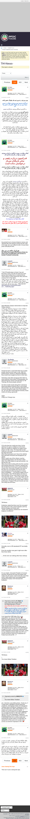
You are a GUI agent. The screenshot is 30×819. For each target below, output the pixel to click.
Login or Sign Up (24, 1)
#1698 (27, 239)
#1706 (27, 570)
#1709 (27, 693)
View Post (23, 696)
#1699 (27, 269)
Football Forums (11, 47)
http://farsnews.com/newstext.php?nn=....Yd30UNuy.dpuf (11, 286)
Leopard (10, 261)
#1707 (27, 597)
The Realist (11, 359)
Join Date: (10, 93)
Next (26, 82)
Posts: (19, 93)
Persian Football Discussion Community (10, 49)
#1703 (27, 443)
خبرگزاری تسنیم (7, 109)
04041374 (10, 488)
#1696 (27, 97)
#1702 (27, 413)
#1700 (27, 303)
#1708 (27, 652)
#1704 (27, 500)
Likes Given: (22, 94)
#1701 (27, 368)
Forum (5, 47)
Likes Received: (11, 94)
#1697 (27, 150)
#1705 (27, 543)
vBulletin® (22, 816)
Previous (7, 82)
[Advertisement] (15, 17)
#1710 (27, 738)
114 (14, 82)
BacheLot (10, 586)
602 (20, 82)
